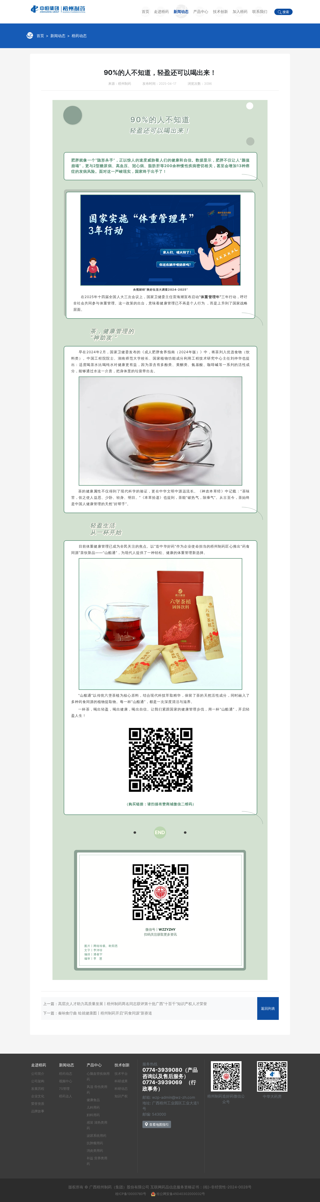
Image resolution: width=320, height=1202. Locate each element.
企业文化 (37, 1096)
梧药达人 (65, 1096)
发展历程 (37, 1089)
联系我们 (259, 11)
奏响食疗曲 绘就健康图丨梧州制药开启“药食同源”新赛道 (105, 1013)
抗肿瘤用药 (95, 1143)
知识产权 (121, 1096)
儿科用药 (93, 1107)
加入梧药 (240, 11)
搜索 (285, 12)
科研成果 (121, 1081)
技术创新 (220, 11)
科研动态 (121, 1089)
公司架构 (37, 1081)
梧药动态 (79, 35)
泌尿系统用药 (96, 1135)
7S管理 (64, 1089)
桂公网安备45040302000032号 (180, 1194)
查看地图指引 (158, 1124)
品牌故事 (37, 1111)
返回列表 (268, 1008)
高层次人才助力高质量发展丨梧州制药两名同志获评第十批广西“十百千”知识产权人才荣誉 (132, 1003)
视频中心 (65, 1081)
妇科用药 (93, 1115)
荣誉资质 (37, 1104)
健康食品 (93, 1100)
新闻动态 (181, 11)
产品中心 (200, 11)
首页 (145, 11)
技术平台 (121, 1073)
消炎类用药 (95, 1150)
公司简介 (37, 1073)
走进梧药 (161, 11)
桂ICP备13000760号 (130, 1194)
